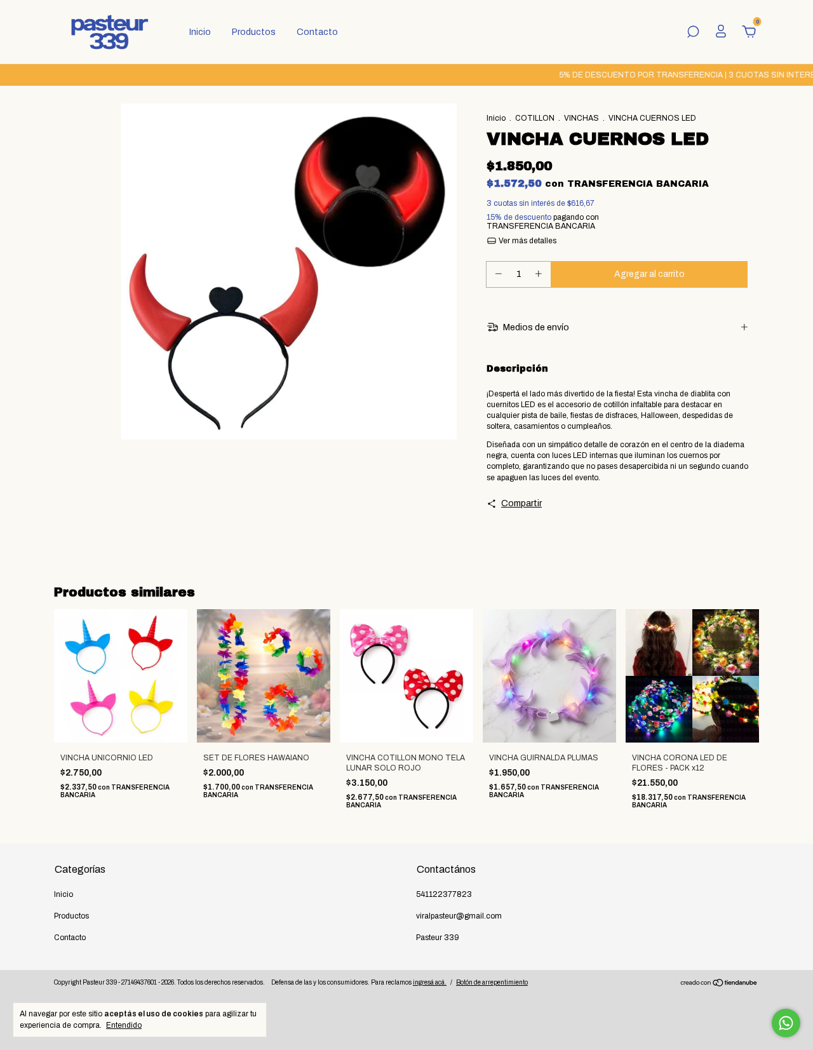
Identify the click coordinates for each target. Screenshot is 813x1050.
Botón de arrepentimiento (492, 982)
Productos (254, 32)
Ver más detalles (526, 240)
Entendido (124, 1025)
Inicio (200, 32)
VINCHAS (581, 118)
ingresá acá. (430, 982)
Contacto (317, 32)
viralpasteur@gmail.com (459, 916)
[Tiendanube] (719, 984)
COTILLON (534, 118)
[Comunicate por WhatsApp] (786, 1023)
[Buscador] (693, 33)
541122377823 (444, 894)
